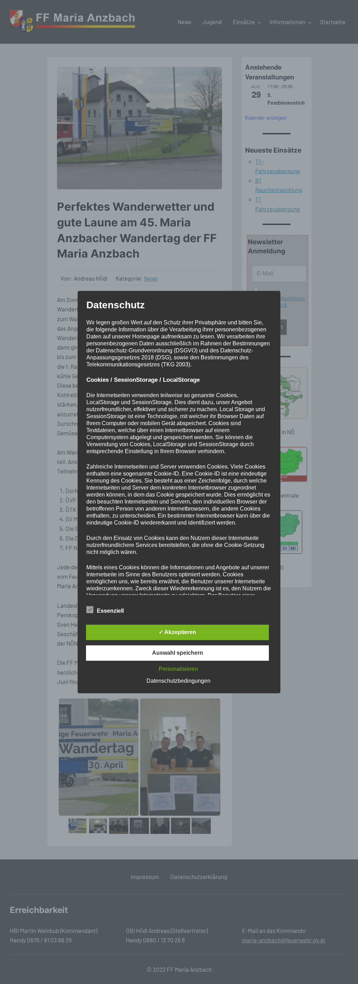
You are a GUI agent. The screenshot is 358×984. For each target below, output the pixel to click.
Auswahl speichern (177, 653)
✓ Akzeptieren (177, 632)
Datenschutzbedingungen (178, 681)
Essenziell (110, 611)
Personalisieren (178, 669)
